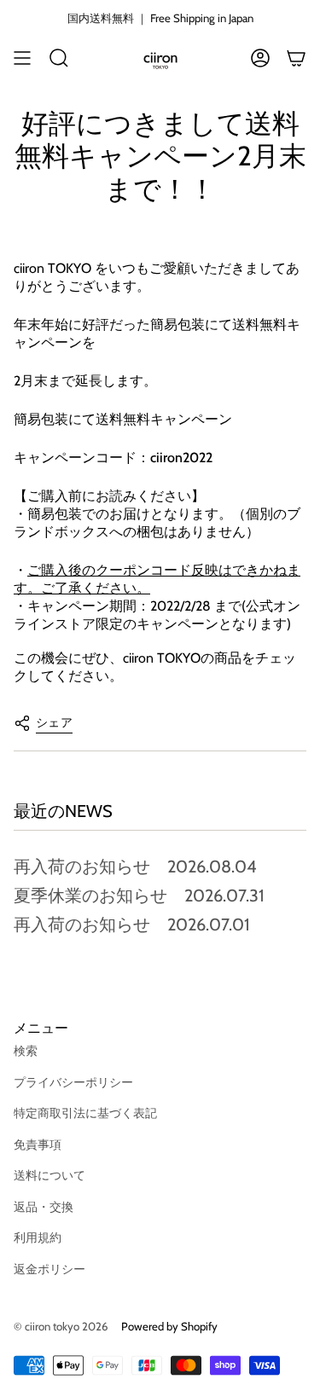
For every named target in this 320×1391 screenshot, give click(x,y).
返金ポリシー (49, 1269)
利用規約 (37, 1237)
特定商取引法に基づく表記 (85, 1113)
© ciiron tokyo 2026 (61, 1326)
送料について (49, 1175)
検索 (26, 1050)
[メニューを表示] (22, 58)
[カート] (296, 58)
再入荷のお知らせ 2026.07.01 (132, 924)
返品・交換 (43, 1206)
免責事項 (37, 1144)
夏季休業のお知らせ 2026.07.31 (139, 895)
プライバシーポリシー (73, 1082)
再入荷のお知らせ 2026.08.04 (135, 866)
